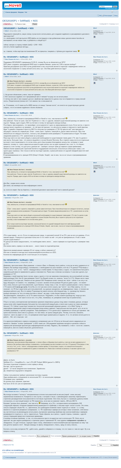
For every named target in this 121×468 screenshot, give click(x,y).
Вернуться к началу (116, 53)
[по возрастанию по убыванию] (89, 436)
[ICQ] (94, 37)
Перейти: (93, 445)
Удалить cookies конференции (80, 457)
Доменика (8, 197)
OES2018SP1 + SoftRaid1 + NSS (20, 20)
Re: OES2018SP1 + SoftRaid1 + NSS (19, 57)
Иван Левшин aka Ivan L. (12, 59)
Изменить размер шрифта (115, 12)
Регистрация (108, 15)
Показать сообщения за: (28, 436)
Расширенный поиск (111, 8)
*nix (26, 12)
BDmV (7, 31)
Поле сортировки (56, 436)
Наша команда (65, 457)
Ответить (5, 23)
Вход (116, 15)
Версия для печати (112, 12)
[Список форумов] (13, 5)
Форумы (21, 12)
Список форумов (11, 12)
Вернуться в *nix (9, 444)
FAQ (100, 15)
